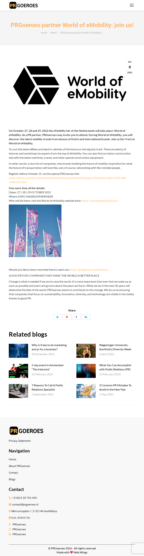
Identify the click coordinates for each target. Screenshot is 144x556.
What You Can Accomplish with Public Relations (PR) (115, 367)
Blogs (12, 479)
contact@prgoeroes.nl (24, 504)
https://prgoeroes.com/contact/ (89, 269)
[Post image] (18, 351)
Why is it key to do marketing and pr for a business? (49, 347)
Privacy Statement (20, 440)
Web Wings (80, 552)
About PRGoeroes (19, 466)
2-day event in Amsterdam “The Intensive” (48, 367)
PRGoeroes (18, 524)
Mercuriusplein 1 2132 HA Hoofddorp (34, 511)
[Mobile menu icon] (131, 5)
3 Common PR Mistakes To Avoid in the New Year (115, 387)
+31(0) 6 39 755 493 (24, 497)
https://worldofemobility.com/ (100, 200)
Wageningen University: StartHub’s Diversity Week (115, 347)
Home (12, 459)
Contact (13, 472)
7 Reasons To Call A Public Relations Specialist (47, 387)
